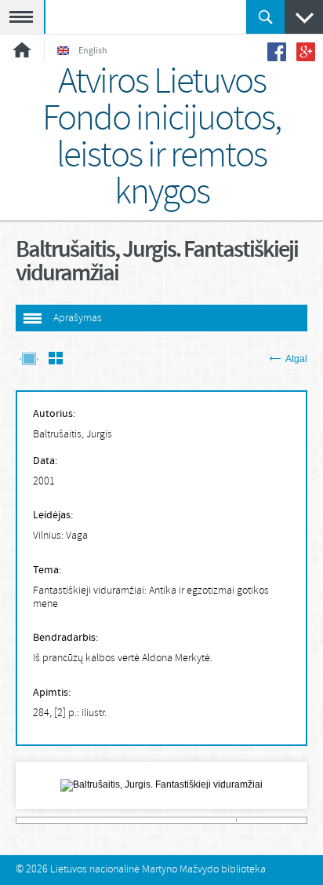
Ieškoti (265, 17)
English (92, 51)
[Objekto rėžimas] (29, 360)
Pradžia (22, 50)
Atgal (296, 358)
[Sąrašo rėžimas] (55, 360)
